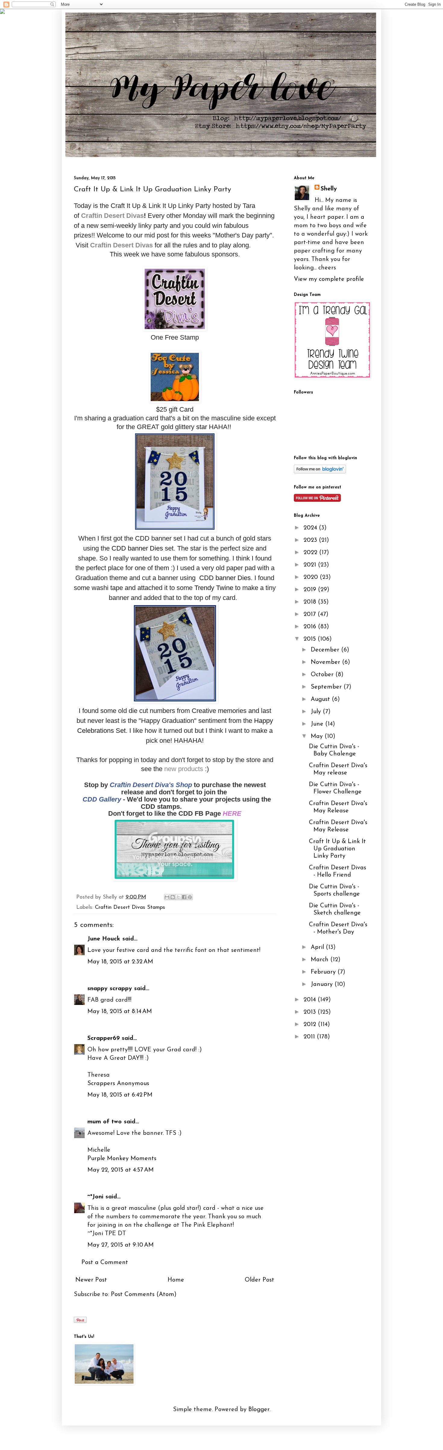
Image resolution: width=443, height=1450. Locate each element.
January (323, 984)
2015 (310, 639)
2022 (311, 553)
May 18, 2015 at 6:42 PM (119, 1095)
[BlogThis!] (173, 897)
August (321, 699)
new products (183, 769)
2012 (310, 1025)
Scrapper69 (103, 1038)
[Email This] (167, 897)
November (326, 662)
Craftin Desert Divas (121, 245)
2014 (310, 1000)
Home (176, 1280)
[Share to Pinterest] (190, 897)
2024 (311, 528)
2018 (310, 602)
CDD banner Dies (137, 548)
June (318, 724)
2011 (310, 1037)
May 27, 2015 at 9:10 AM (120, 1245)
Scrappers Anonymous (118, 1084)
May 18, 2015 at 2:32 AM (120, 962)
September (327, 687)
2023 (311, 540)
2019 (310, 590)
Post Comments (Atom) (144, 1295)
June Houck (103, 939)
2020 (311, 577)
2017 (310, 614)
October (323, 675)
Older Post (259, 1280)
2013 (310, 1012)
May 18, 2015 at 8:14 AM (119, 1012)
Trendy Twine (213, 588)
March (320, 960)
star (201, 427)
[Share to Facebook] (184, 897)
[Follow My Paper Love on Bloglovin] (320, 472)
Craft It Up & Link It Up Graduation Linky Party (337, 849)
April (318, 947)
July (317, 712)
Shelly (329, 189)
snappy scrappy (109, 989)
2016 (310, 627)
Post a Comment (104, 1263)
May (318, 736)
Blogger (258, 1410)
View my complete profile (329, 279)
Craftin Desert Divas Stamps (130, 907)
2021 (310, 565)
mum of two (104, 1122)
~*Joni (95, 1197)
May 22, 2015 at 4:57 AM (120, 1170)
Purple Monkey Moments (121, 1159)
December (326, 650)
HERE (232, 813)
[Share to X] (178, 897)
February (324, 972)
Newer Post (91, 1280)
